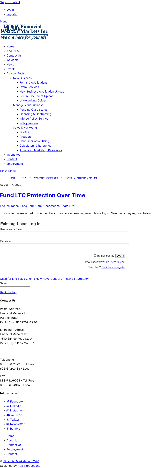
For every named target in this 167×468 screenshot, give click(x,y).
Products (25, 136)
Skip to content (10, 2)
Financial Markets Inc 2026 (21, 461)
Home (10, 46)
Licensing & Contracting (35, 114)
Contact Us (14, 55)
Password (6, 241)
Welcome (13, 60)
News (10, 64)
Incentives (13, 154)
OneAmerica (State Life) (59, 206)
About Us (13, 440)
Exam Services (29, 87)
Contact (12, 159)
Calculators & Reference (36, 145)
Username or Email (11, 229)
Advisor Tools (15, 73)
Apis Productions (29, 465)
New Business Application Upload (42, 91)
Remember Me (105, 255)
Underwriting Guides (33, 100)
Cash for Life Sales (12, 278)
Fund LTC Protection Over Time (42, 195)
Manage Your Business (28, 105)
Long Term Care (31, 206)
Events (11, 69)
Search (4, 283)
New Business (22, 78)
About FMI (13, 51)
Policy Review (29, 123)
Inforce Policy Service (34, 118)
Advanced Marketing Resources (41, 150)
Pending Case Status (33, 109)
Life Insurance (9, 206)
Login (10, 9)
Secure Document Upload (37, 96)
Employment (15, 163)
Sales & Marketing (25, 127)
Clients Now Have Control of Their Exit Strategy (57, 278)
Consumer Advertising (34, 141)
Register (12, 14)
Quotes (24, 132)
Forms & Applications (33, 82)
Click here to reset (114, 262)
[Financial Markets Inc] (24, 39)
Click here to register (113, 267)
